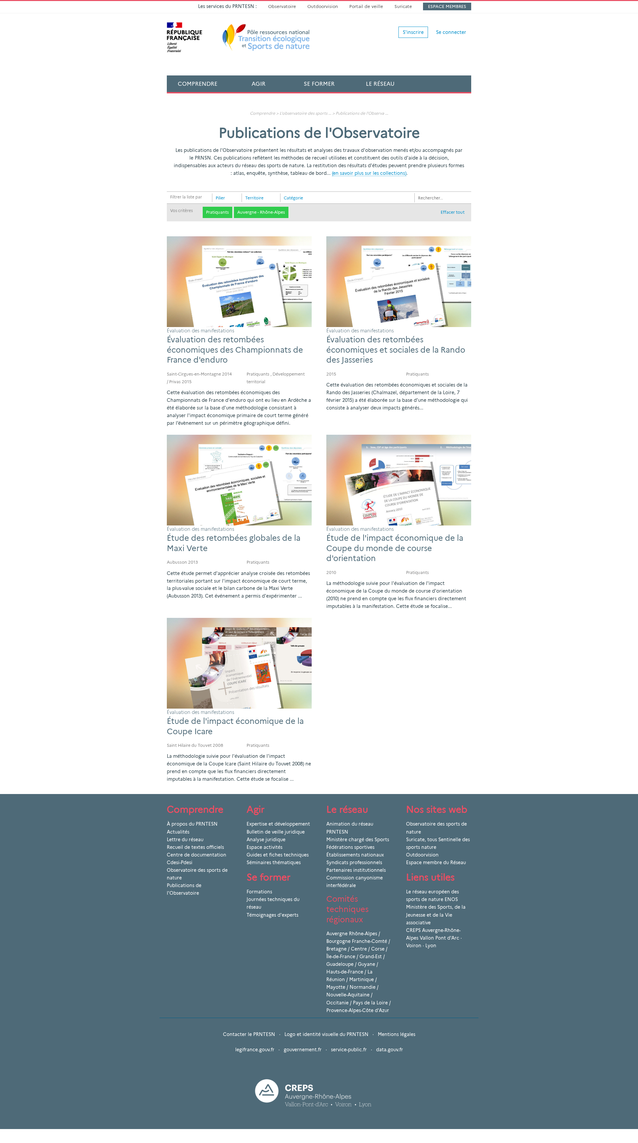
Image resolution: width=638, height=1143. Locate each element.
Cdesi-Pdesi (179, 862)
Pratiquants (217, 212)
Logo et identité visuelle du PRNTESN (326, 1034)
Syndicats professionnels (354, 862)
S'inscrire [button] (413, 32)
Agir (259, 83)
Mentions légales (396, 1034)
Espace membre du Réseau (436, 862)
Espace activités (264, 847)
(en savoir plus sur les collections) (369, 173)
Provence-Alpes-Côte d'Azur (357, 1010)
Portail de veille (366, 6)
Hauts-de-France (344, 971)
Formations (259, 891)
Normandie (362, 987)
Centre (359, 949)
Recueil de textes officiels (195, 847)
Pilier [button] (220, 197)
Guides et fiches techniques (278, 854)
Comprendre (197, 83)
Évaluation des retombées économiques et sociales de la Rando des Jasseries (395, 350)
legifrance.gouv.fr (254, 1049)
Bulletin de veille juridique (276, 832)
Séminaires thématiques (274, 862)
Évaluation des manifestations (200, 330)
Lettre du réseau (185, 839)
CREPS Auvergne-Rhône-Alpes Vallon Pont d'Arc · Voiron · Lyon (434, 938)
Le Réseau (380, 83)
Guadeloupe (340, 964)
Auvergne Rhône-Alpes (351, 933)
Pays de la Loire (370, 1002)
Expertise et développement (278, 824)
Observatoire (282, 6)
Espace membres (447, 6)
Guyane (366, 964)
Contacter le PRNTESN (249, 1034)
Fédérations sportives (350, 847)
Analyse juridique (266, 839)
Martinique (361, 979)
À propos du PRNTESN (192, 824)
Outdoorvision (322, 6)
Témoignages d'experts (272, 915)
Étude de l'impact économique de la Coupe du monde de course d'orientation (394, 548)
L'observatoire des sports (303, 113)
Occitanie (337, 1002)
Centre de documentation (196, 854)
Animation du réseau (349, 824)
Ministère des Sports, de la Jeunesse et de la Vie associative (436, 914)
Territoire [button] (254, 197)
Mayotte (335, 987)
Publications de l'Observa (360, 113)
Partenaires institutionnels (356, 870)
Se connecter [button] (451, 32)
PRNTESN (337, 832)
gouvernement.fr (303, 1049)
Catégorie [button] (293, 197)
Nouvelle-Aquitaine (348, 994)
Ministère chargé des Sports (357, 839)
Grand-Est (371, 956)
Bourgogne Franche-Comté (356, 941)
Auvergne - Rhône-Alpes (261, 212)
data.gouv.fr (389, 1049)
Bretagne (336, 949)
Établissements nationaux (355, 854)
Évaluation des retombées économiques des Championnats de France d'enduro (235, 350)
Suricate (403, 6)
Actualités (178, 832)
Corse (377, 949)
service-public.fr (349, 1049)
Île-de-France (340, 956)
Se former (319, 83)
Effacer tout (453, 212)
